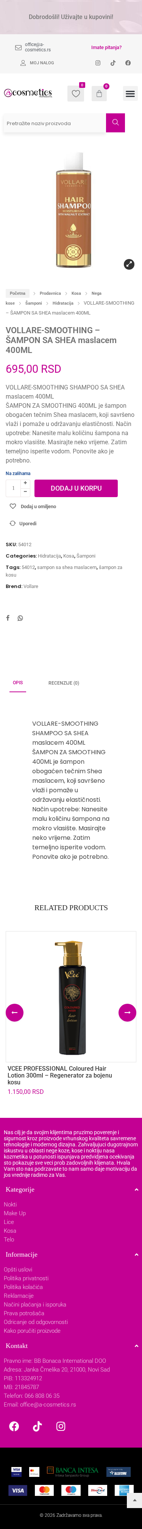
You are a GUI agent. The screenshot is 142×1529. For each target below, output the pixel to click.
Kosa (76, 293)
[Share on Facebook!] (7, 619)
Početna (17, 293)
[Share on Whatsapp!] (20, 619)
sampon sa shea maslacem (67, 567)
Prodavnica (50, 293)
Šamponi (33, 303)
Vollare (30, 586)
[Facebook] (14, 1426)
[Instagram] (61, 1426)
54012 (28, 567)
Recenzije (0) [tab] (63, 683)
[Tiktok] (37, 1426)
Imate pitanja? (106, 47)
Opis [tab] (18, 682)
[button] (130, 93)
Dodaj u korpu (76, 488)
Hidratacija (63, 303)
